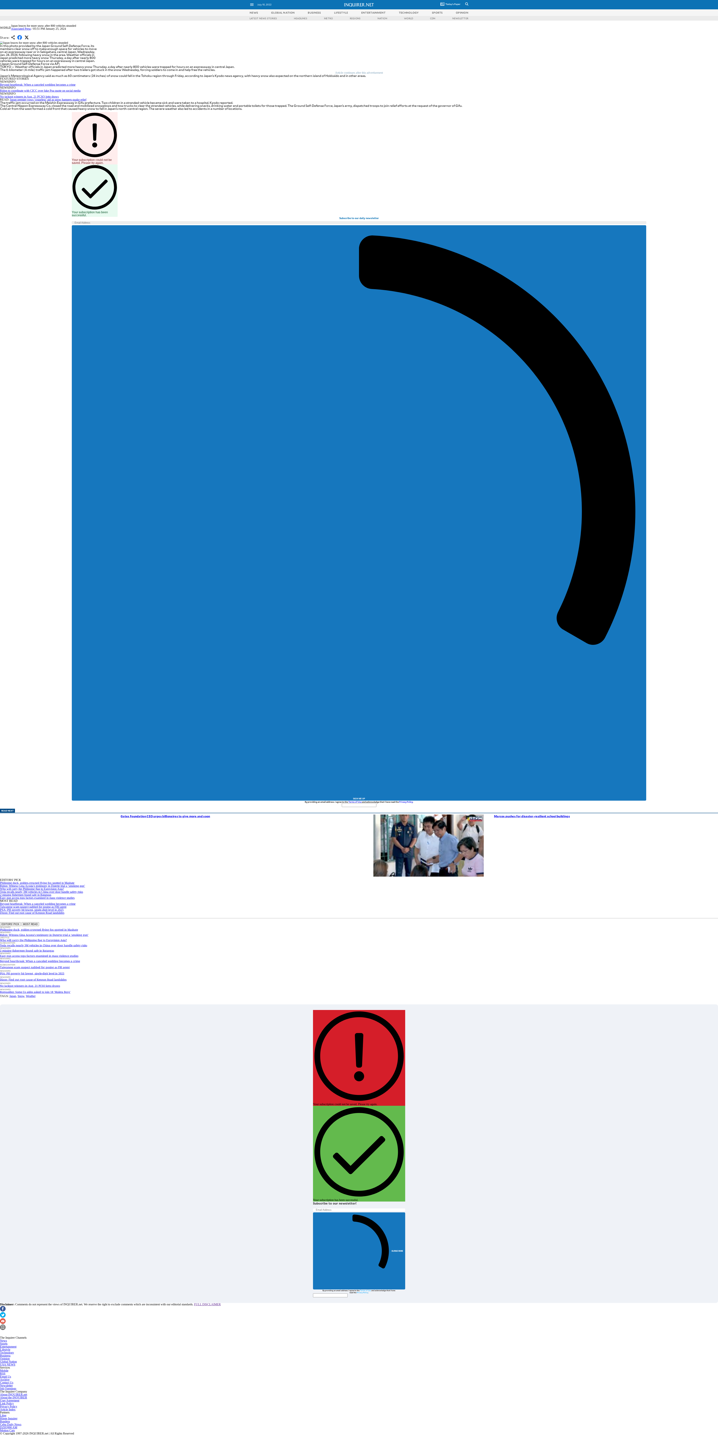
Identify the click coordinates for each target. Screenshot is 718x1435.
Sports (3, 1343)
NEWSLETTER (460, 18)
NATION (382, 18)
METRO (328, 18)
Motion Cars (7, 1430)
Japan (12, 996)
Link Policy (7, 1403)
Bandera (5, 1421)
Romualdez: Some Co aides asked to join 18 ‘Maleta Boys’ (35, 992)
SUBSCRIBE (397, 1250)
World (5, 27)
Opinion (5, 1358)
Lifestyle (5, 1349)
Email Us (5, 1376)
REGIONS (355, 18)
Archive (5, 1379)
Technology (7, 1352)
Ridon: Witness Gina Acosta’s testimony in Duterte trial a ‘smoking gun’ (42, 885)
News (254, 12)
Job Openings (8, 1388)
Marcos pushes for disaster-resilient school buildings (532, 816)
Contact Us (6, 1382)
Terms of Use (355, 801)
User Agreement (9, 1400)
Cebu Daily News (10, 1424)
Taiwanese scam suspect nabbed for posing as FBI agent (33, 906)
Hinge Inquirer (8, 1418)
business (314, 12)
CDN (432, 18)
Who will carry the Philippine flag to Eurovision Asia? (32, 888)
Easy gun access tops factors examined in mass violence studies (37, 897)
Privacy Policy (406, 801)
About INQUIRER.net (13, 1394)
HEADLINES (300, 18)
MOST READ (30, 924)
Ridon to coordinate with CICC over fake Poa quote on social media (40, 90)
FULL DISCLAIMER (207, 1304)
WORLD (408, 18)
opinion (462, 12)
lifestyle (341, 12)
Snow (21, 996)
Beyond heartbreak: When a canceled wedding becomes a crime (38, 84)
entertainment (373, 12)
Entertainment (8, 1346)
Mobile (4, 1370)
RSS (2, 1373)
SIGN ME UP (359, 798)
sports (437, 12)
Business (5, 1355)
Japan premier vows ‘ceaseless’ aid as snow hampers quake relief (48, 99)
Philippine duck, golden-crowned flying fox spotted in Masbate (37, 882)
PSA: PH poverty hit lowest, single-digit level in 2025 (32, 909)
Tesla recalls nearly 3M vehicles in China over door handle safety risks (41, 891)
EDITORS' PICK (10, 924)
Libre (3, 1415)
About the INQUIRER (13, 1397)
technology (409, 12)
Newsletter (6, 1385)
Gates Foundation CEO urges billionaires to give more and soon (165, 816)
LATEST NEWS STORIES (263, 18)
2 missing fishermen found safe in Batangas (25, 894)
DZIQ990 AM (8, 1427)
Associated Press (21, 28)
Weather (31, 996)
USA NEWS (7, 1364)
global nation (283, 12)
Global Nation (8, 1361)
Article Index (8, 1409)
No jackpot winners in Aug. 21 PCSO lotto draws (29, 96)
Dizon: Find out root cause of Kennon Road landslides (32, 912)
